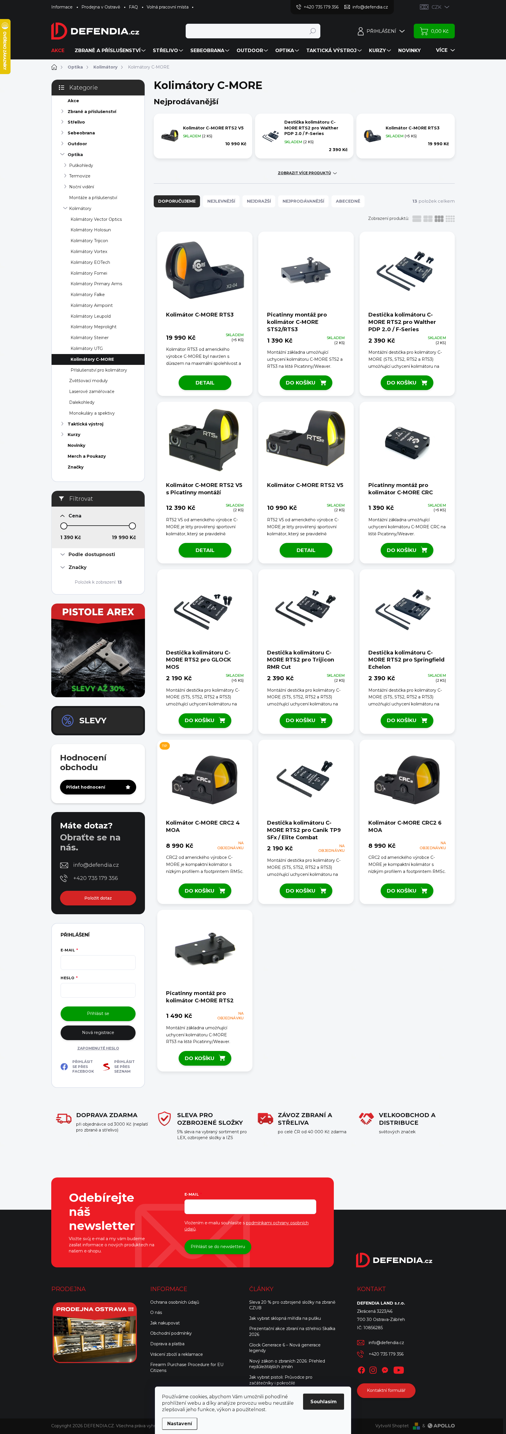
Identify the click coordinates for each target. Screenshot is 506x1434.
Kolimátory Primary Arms (96, 283)
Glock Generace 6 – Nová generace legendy (285, 1347)
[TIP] (205, 781)
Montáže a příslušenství (93, 197)
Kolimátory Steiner (90, 337)
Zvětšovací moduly (88, 380)
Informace (62, 7)
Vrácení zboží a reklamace (176, 1354)
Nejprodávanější (303, 201)
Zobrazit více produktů (304, 173)
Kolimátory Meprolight (94, 326)
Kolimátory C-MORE (92, 359)
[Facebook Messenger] (384, 1369)
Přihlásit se (98, 1013)
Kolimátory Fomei (89, 273)
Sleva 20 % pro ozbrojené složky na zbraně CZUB (292, 1305)
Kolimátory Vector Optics (96, 219)
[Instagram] (373, 1369)
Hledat (312, 31)
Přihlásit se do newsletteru (218, 1246)
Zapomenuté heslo (98, 1048)
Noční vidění (81, 186)
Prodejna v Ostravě (100, 7)
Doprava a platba (167, 1343)
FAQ (133, 7)
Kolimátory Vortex (89, 251)
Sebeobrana (81, 133)
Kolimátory (80, 208)
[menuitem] (60, 50)
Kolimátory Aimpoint (92, 305)
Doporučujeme (177, 201)
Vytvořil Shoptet (392, 1425)
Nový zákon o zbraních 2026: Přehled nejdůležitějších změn (287, 1364)
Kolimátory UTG (87, 348)
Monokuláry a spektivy (92, 413)
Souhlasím (323, 1401)
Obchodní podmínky (171, 1333)
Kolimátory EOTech (90, 262)
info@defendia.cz (96, 865)
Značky (75, 467)
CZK (436, 7)
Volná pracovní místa (168, 7)
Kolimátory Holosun (91, 230)
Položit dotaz (98, 898)
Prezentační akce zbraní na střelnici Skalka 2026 (292, 1331)
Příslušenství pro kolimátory (99, 370)
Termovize (79, 176)
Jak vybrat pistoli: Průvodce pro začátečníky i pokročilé (280, 1380)
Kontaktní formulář (386, 1390)
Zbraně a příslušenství (92, 111)
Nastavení (179, 1423)
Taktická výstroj (85, 424)
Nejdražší (259, 201)
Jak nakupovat (165, 1323)
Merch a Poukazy (87, 456)
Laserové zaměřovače (91, 391)
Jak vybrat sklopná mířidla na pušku (285, 1318)
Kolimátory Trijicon (89, 240)
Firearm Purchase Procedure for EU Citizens (186, 1367)
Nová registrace (98, 1032)
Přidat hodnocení (85, 787)
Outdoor (77, 143)
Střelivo (76, 122)
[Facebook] (361, 1369)
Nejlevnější (221, 201)
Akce (73, 100)
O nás (156, 1312)
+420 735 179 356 (95, 878)
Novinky (76, 445)
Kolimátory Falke (88, 294)
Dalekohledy (82, 402)
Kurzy (74, 434)
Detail (205, 383)
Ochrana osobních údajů (174, 1302)
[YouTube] (398, 1369)
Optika (75, 154)
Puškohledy (81, 165)
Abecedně (348, 201)
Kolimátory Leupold (91, 316)
